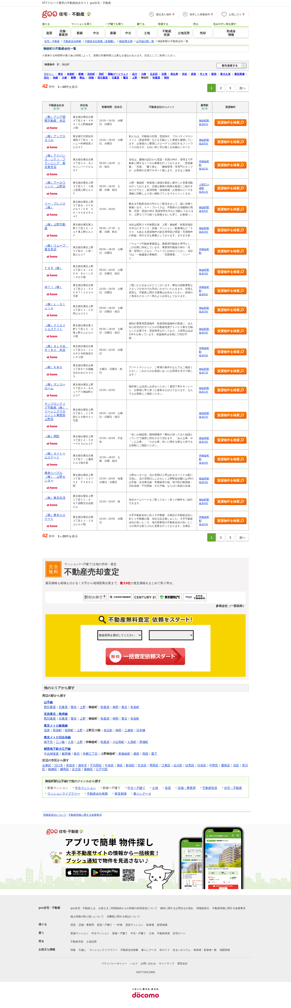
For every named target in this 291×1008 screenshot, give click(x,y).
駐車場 (150, 924)
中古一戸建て (136, 788)
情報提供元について (54, 814)
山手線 (48, 702)
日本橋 (140, 730)
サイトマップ (166, 963)
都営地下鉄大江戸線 (57, 748)
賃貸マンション (134, 924)
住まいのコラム (182, 949)
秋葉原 (105, 707)
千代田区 (96, 765)
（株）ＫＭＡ (53, 367)
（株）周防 (52, 436)
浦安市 (82, 765)
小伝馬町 (118, 742)
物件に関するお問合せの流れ (176, 908)
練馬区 (64, 769)
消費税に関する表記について (123, 916)
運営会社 (182, 963)
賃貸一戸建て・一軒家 (109, 924)
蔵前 (136, 753)
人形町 (131, 742)
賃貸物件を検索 (228, 122)
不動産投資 (209, 788)
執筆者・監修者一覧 (205, 949)
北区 (236, 765)
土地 (155, 788)
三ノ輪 (60, 742)
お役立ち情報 (47, 949)
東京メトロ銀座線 (56, 725)
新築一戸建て (120, 933)
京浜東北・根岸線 (56, 714)
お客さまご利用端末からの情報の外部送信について (127, 908)
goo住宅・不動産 (49, 907)
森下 (154, 753)
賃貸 (168, 788)
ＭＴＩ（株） (53, 287)
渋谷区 (201, 765)
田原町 (57, 730)
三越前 (128, 730)
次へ (242, 88)
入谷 (71, 742)
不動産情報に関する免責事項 (85, 814)
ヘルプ (134, 963)
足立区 (76, 769)
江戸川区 (102, 769)
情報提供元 (202, 908)
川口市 (58, 765)
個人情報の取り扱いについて (87, 916)
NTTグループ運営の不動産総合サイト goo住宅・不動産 (76, 2)
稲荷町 (69, 730)
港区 (120, 765)
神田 (115, 707)
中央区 (109, 765)
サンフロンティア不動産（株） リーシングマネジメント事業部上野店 (56, 411)
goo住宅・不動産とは (83, 908)
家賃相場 (121, 793)
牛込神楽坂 (51, 753)
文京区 (142, 765)
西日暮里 (50, 707)
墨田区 (154, 765)
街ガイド (165, 949)
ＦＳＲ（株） (53, 268)
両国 (145, 753)
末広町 (108, 730)
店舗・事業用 (187, 788)
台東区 (46, 765)
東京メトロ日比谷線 (57, 737)
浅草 (47, 730)
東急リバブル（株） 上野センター (55, 476)
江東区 (165, 765)
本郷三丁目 (90, 753)
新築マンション (79, 933)
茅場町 (143, 742)
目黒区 (189, 765)
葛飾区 (88, 769)
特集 (73, 949)
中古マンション (85, 788)
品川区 (177, 765)
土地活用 (91, 941)
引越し (82, 949)
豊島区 (225, 765)
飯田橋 (66, 753)
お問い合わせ (148, 963)
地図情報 (225, 949)
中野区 (213, 765)
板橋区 (52, 769)
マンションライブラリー (63, 793)
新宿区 (130, 765)
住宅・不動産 (233, 788)
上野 (83, 707)
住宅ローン (179, 933)
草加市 (70, 765)
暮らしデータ (142, 793)
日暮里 (63, 707)
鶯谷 (74, 707)
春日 (77, 753)
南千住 (48, 742)
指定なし (49, 74)
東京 (124, 707)
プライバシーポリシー (114, 963)
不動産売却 (77, 941)
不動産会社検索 (97, 793)
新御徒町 (124, 753)
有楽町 (134, 707)
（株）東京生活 (55, 497)
